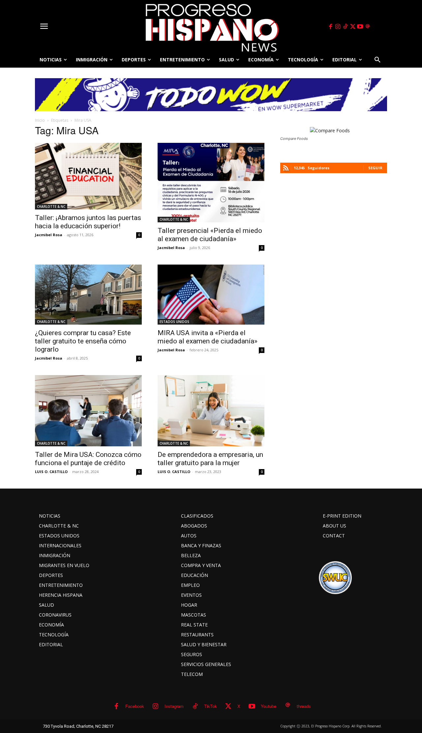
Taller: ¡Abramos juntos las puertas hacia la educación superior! (88, 222)
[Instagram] (338, 26)
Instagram (174, 706)
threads (304, 706)
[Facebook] (330, 26)
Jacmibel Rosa (48, 234)
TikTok (210, 706)
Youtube (268, 706)
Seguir (375, 167)
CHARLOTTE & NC (51, 206)
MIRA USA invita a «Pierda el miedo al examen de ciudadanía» (207, 337)
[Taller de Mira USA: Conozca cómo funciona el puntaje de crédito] (88, 410)
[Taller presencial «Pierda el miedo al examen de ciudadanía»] (211, 182)
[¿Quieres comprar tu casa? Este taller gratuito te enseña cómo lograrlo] (88, 295)
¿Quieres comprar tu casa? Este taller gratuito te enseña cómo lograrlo (83, 341)
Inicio (40, 120)
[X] (352, 26)
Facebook (134, 706)
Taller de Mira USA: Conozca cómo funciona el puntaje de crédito (88, 459)
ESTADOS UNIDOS (174, 321)
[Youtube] (360, 26)
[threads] (367, 26)
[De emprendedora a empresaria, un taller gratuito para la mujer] (211, 410)
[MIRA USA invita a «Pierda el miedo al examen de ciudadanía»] (211, 295)
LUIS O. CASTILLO (51, 471)
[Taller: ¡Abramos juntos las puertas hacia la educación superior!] (88, 176)
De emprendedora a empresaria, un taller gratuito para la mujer (210, 459)
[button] (377, 60)
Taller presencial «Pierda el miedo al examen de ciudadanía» (210, 235)
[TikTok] (345, 26)
